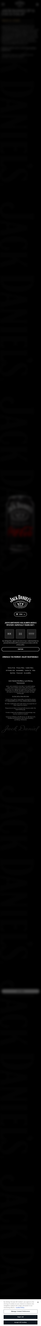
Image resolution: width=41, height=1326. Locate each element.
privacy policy (20, 645)
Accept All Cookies (20, 1322)
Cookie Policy (29, 668)
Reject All (20, 1317)
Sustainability (20, 670)
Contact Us (28, 670)
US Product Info (10, 670)
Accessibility (27, 673)
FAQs (33, 670)
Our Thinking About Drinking (28, 701)
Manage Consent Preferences (20, 1311)
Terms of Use (11, 668)
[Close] (38, 1302)
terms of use (23, 641)
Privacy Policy (20, 668)
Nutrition (12, 673)
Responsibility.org (13, 701)
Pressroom (19, 673)
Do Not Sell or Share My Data (20, 696)
